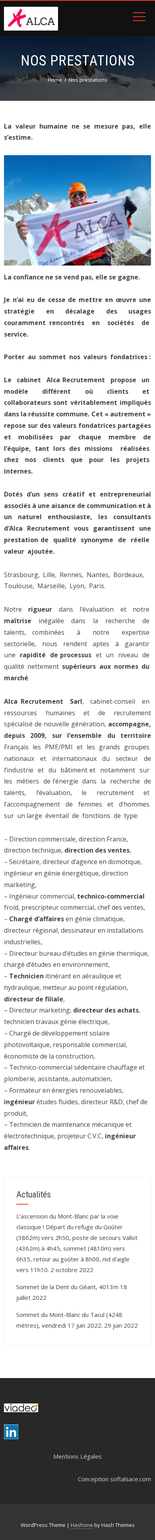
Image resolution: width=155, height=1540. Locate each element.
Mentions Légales (77, 1456)
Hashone (82, 1524)
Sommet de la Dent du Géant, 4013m (67, 1287)
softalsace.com (130, 1479)
